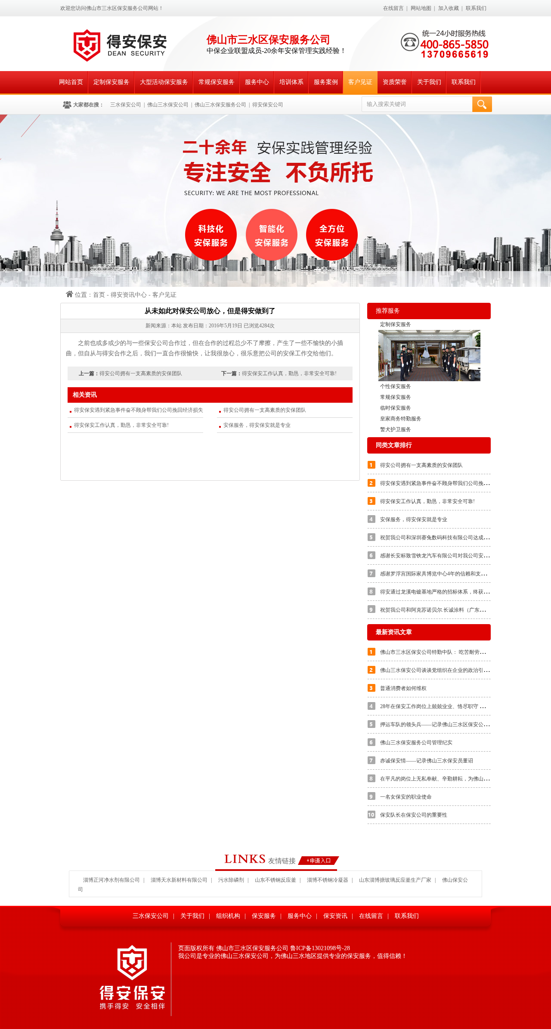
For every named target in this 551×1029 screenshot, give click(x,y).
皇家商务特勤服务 (400, 419)
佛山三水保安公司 (168, 105)
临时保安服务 (395, 408)
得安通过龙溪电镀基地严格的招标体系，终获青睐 (437, 592)
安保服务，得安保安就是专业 (257, 425)
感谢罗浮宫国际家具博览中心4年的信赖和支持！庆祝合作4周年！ (455, 574)
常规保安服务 (216, 82)
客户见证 (360, 82)
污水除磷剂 (231, 880)
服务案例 (326, 82)
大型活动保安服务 (164, 82)
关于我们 (429, 82)
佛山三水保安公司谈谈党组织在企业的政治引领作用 (439, 670)
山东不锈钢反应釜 (275, 880)
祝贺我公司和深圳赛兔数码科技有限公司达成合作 (437, 538)
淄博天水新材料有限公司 (179, 880)
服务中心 (257, 82)
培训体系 (291, 82)
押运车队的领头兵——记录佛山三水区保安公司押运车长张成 (450, 724)
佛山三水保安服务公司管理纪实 (416, 743)
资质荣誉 (395, 82)
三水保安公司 (125, 105)
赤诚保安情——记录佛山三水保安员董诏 (426, 761)
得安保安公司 (267, 105)
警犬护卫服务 (395, 429)
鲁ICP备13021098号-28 (320, 948)
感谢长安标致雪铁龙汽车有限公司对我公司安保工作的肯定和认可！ (457, 556)
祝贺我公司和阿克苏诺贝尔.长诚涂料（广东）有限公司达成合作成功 (458, 610)
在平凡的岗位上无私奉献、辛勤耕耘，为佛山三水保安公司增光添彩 (457, 779)
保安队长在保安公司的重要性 (413, 815)
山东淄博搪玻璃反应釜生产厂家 (395, 880)
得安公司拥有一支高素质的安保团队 (140, 373)
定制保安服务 (111, 82)
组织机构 (228, 916)
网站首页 (71, 82)
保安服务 (264, 916)
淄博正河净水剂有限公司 (111, 880)
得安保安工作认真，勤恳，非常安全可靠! (289, 373)
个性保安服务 (395, 386)
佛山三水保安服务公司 (220, 105)
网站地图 (421, 8)
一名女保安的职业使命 (406, 797)
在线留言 (393, 8)
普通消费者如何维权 (403, 688)
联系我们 (476, 8)
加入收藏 (448, 8)
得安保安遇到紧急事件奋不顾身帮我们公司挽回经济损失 (138, 410)
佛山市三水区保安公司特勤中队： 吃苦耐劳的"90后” (439, 652)
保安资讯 (335, 916)
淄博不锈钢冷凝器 (327, 880)
